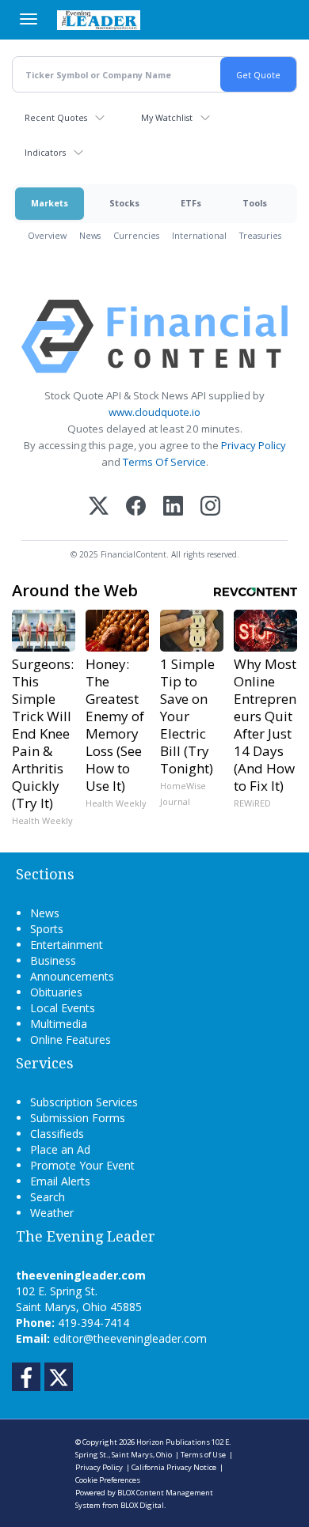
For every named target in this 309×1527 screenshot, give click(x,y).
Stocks (124, 203)
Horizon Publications (173, 1442)
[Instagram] (210, 507)
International (199, 235)
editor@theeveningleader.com (130, 1338)
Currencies (136, 235)
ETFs (191, 203)
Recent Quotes (56, 117)
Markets (49, 203)
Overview (47, 235)
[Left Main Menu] (28, 19)
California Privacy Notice (174, 1467)
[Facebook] (136, 507)
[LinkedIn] (173, 507)
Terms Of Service (164, 462)
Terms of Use (203, 1455)
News (90, 235)
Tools (254, 203)
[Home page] (98, 19)
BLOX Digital (142, 1505)
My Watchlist (167, 117)
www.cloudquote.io (154, 412)
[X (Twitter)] (98, 507)
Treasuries (260, 235)
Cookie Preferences (107, 1480)
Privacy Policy (253, 445)
